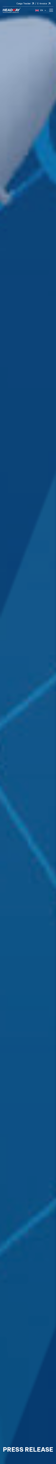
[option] (28, 732)
